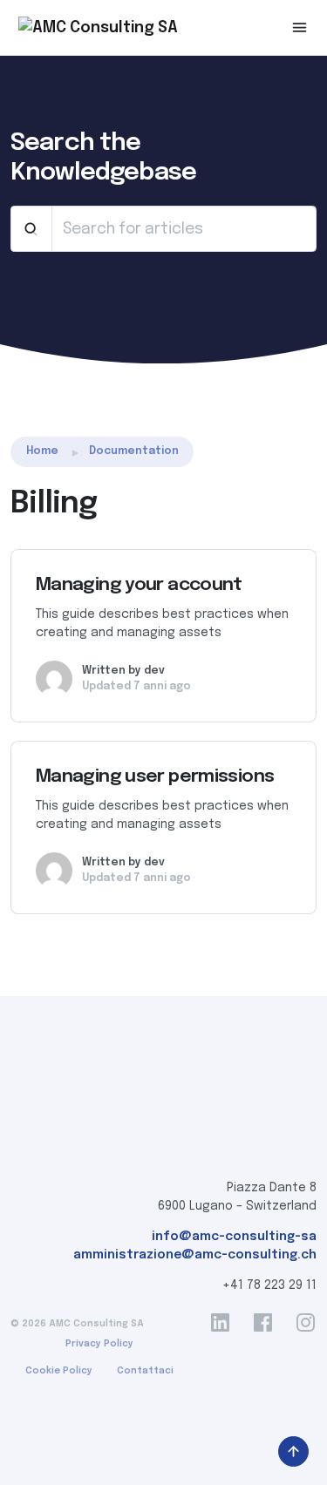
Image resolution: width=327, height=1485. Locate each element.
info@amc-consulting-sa (234, 1237)
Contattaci (145, 1370)
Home (42, 451)
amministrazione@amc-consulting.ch (195, 1255)
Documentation (134, 451)
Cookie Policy (58, 1370)
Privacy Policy (99, 1343)
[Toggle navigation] (299, 27)
